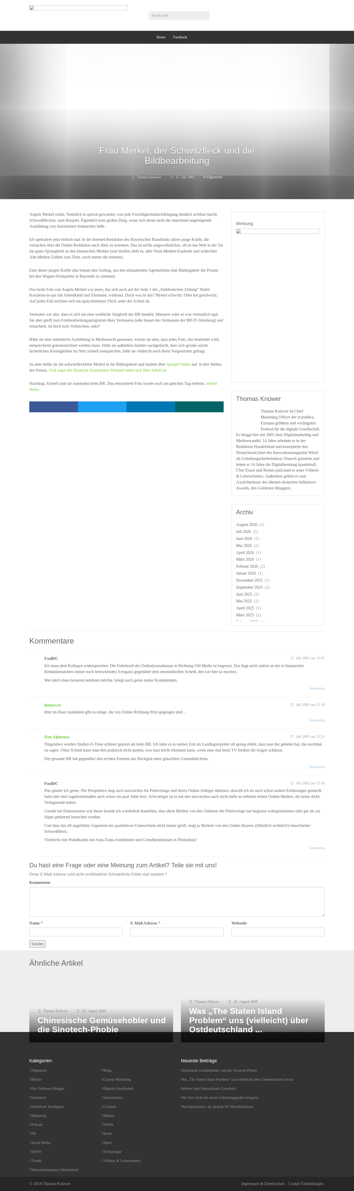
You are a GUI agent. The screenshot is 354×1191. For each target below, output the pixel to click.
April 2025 (245, 608)
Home (161, 37)
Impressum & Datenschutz (263, 1183)
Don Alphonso (56, 737)
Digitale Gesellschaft (118, 1089)
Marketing (38, 1116)
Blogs (107, 1070)
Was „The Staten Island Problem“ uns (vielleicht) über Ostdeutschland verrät (237, 1079)
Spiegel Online (178, 364)
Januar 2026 (246, 573)
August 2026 (246, 524)
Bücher (36, 1079)
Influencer (38, 1098)
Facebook (180, 37)
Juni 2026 (244, 538)
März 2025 (245, 615)
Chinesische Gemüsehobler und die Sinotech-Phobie (219, 1070)
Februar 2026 (247, 566)
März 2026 (245, 559)
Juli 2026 (243, 531)
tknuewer (52, 705)
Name (34, 923)
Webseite (239, 923)
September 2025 (249, 587)
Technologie (112, 1152)
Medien (108, 1116)
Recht (107, 1134)
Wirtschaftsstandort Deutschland (54, 1170)
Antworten (317, 688)
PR (33, 1134)
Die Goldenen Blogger (47, 1089)
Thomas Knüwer (149, 177)
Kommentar (40, 882)
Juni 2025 (244, 594)
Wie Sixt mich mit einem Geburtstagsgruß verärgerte (219, 1098)
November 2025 (249, 580)
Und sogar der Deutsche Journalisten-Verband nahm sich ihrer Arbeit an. (108, 370)
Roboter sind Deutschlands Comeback (208, 1089)
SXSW (36, 1152)
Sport (107, 1143)
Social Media (41, 1143)
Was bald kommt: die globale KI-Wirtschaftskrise (217, 1107)
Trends (36, 1161)
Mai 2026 (244, 545)
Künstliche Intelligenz (47, 1107)
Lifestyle (109, 1107)
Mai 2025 (244, 601)
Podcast (37, 1125)
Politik (108, 1125)
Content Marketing (117, 1079)
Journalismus (112, 1098)
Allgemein (213, 177)
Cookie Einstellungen (305, 1183)
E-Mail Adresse (143, 923)
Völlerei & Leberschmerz (122, 1161)
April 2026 (245, 552)
